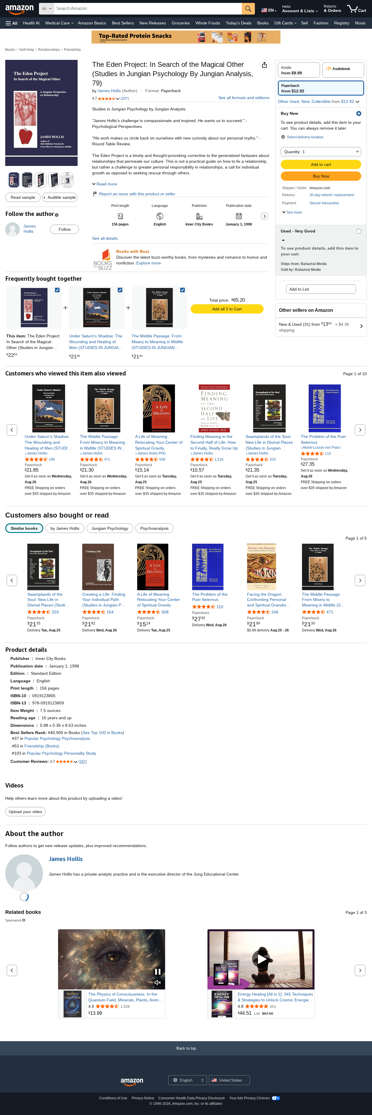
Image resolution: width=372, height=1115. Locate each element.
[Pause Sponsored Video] (158, 972)
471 (329, 612)
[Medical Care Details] (72, 23)
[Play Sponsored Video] (261, 959)
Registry (341, 23)
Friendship (72, 50)
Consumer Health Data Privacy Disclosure (191, 1098)
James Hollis (109, 90)
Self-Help (26, 50)
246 (274, 612)
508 (165, 612)
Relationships (49, 50)
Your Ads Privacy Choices (249, 1098)
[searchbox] (148, 8)
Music (360, 23)
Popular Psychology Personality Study (61, 753)
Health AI (31, 23)
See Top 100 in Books (103, 732)
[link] (96, 307)
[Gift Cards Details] (295, 23)
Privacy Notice (143, 1098)
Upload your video (25, 811)
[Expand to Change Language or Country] (275, 11)
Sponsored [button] (13, 920)
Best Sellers (123, 23)
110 (220, 606)
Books (263, 23)
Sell (304, 23)
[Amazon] (20, 8)
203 (55, 612)
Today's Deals (238, 23)
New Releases (153, 23)
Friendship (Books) (41, 746)
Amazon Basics (92, 23)
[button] (11, 23)
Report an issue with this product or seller (137, 193)
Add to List (299, 289)
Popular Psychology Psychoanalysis (57, 738)
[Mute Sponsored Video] (158, 983)
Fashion (321, 23)
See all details (105, 238)
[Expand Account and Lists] (317, 11)
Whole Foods (208, 23)
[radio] (299, 70)
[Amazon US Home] (132, 1083)
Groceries (181, 23)
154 (110, 612)
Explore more (148, 263)
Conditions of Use (113, 1098)
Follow (65, 229)
